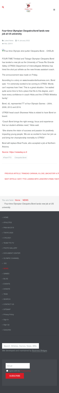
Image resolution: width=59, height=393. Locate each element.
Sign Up (6, 324)
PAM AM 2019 (8, 227)
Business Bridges (39, 350)
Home (17, 200)
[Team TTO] (28, 7)
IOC (5, 263)
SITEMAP (7, 309)
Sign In (6, 319)
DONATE (6, 289)
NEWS (25, 200)
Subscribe (7, 329)
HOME (5, 217)
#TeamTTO (7, 157)
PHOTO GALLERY (10, 248)
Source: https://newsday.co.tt (14, 152)
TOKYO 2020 (8, 232)
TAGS (5, 294)
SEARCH (6, 299)
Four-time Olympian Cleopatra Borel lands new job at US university (25, 32)
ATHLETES (7, 222)
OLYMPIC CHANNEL (11, 258)
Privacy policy (25, 371)
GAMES (6, 273)
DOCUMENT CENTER (11, 253)
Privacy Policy (8, 314)
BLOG (5, 278)
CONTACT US (8, 304)
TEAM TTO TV (8, 243)
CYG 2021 (7, 237)
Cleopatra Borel (20, 157)
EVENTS (6, 283)
